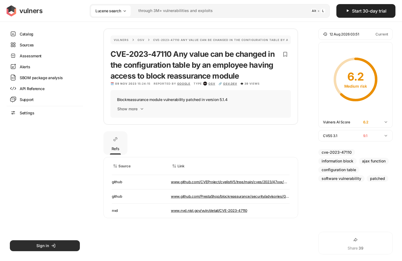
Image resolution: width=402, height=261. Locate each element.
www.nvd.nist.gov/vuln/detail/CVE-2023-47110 (209, 210)
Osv (141, 39)
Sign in (42, 245)
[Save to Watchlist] (285, 54)
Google (183, 83)
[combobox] (202, 11)
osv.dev (230, 83)
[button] (355, 34)
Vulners (121, 39)
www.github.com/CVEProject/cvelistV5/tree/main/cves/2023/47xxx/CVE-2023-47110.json (245, 182)
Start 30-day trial (369, 11)
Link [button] (181, 166)
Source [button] (124, 166)
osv (211, 83)
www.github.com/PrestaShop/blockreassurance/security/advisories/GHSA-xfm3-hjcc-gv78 (246, 196)
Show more (127, 108)
